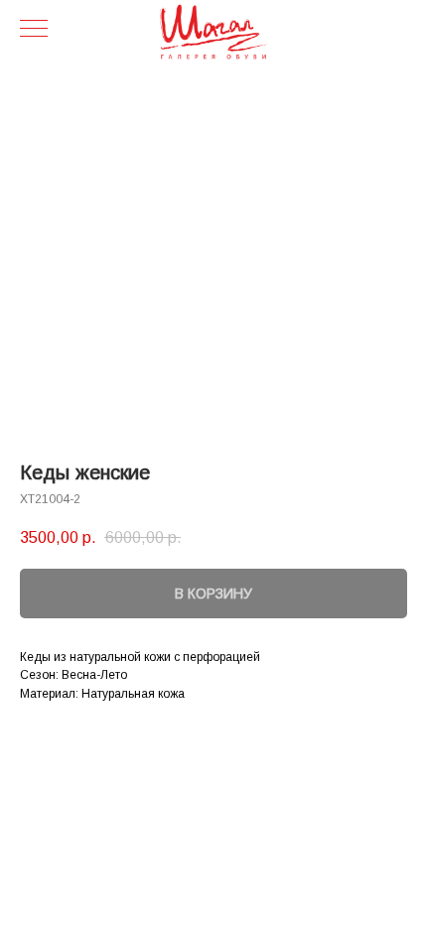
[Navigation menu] (34, 30)
